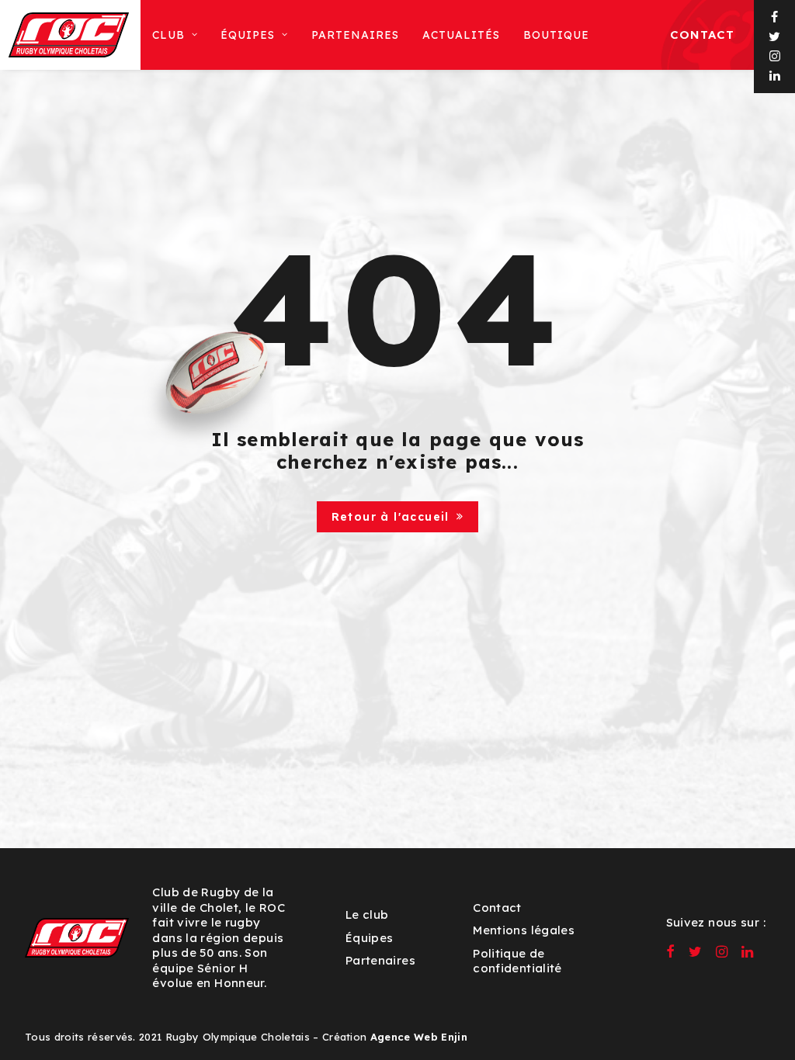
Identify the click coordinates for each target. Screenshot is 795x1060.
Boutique (556, 35)
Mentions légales (524, 930)
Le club (367, 914)
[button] (775, 17)
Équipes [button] (247, 35)
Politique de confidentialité (517, 961)
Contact (702, 34)
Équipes (369, 937)
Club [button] (168, 35)
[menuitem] (175, 35)
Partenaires (355, 35)
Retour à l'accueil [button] (391, 517)
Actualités (461, 35)
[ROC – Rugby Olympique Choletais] (69, 34)
